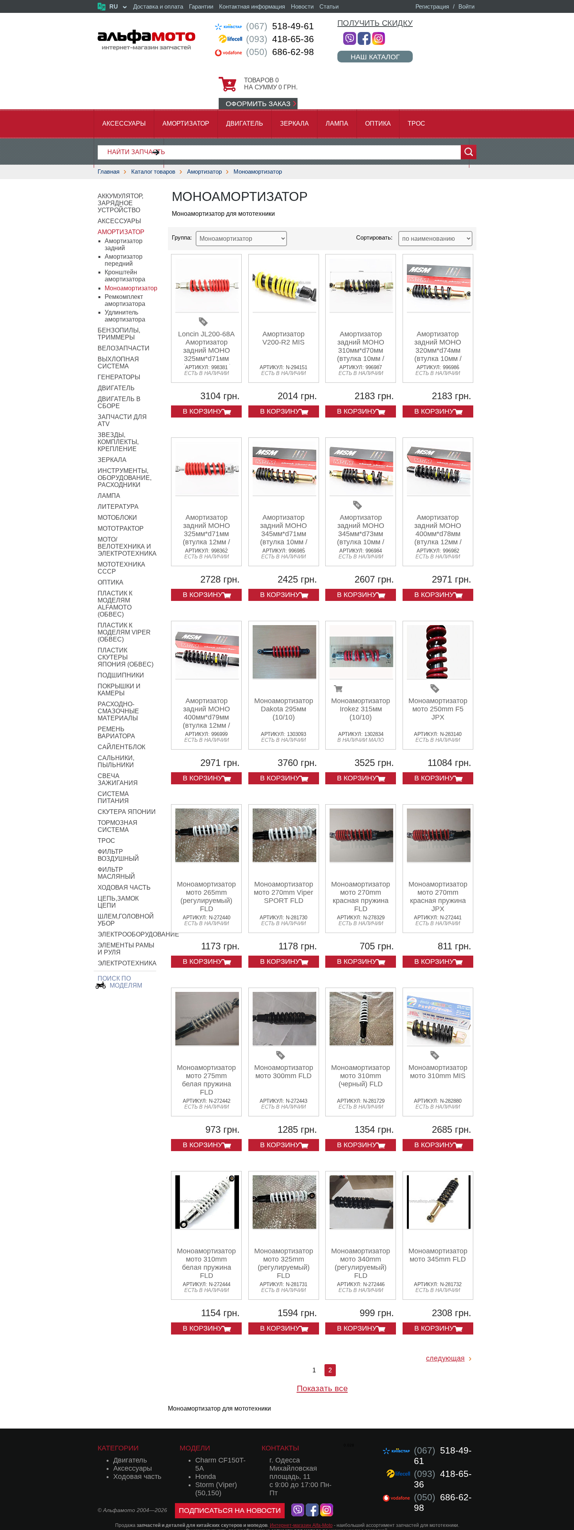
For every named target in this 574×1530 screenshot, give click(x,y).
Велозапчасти (124, 348)
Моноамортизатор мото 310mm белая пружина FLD (206, 1263)
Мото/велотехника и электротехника (127, 546)
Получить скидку (375, 23)
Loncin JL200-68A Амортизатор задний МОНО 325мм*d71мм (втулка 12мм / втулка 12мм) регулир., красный (206, 358)
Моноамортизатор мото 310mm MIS (437, 1072)
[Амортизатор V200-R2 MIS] (284, 310)
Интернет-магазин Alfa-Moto (301, 1525)
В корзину (202, 411)
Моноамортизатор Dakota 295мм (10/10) (283, 709)
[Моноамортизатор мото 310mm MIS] (439, 1044)
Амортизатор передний (124, 260)
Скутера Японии (127, 812)
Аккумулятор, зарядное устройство (120, 203)
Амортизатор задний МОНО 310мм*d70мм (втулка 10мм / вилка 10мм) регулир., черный (361, 354)
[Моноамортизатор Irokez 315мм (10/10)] (361, 677)
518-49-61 (280, 26)
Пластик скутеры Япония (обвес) (125, 657)
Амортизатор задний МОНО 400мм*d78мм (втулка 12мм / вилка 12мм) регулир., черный (438, 538)
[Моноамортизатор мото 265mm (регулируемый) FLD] (207, 860)
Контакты (280, 1448)
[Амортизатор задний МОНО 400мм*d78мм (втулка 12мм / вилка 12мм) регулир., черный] (439, 493)
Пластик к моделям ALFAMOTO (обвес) (115, 604)
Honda (205, 1476)
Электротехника (127, 963)
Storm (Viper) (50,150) (216, 1489)
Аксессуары (124, 123)
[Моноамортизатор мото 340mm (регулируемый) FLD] (361, 1227)
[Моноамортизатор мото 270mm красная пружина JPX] (439, 860)
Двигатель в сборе (119, 402)
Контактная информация (252, 6)
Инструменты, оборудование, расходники (125, 477)
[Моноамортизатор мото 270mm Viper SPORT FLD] (284, 860)
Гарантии (201, 6)
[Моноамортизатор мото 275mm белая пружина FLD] (207, 1044)
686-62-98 (280, 52)
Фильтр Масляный (116, 873)
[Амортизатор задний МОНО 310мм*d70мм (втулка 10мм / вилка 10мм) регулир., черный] (361, 310)
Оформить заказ (258, 104)
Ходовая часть (124, 887)
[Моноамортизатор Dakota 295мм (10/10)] (284, 677)
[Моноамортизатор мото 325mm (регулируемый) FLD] (284, 1227)
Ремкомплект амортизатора (125, 300)
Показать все (322, 1388)
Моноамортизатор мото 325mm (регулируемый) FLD (283, 1263)
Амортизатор (185, 123)
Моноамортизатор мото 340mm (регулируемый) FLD (360, 1263)
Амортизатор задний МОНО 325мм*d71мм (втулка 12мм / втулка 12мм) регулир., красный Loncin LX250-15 (206, 542)
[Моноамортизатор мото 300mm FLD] (284, 1044)
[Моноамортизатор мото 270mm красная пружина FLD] (361, 860)
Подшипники (121, 675)
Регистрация (432, 6)
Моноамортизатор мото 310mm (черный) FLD (360, 1076)
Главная (108, 171)
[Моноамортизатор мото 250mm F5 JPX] (439, 677)
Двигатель (244, 123)
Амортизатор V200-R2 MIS (283, 338)
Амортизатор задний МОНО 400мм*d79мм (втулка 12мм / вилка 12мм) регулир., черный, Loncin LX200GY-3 (206, 725)
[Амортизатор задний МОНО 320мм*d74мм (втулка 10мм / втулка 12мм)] (439, 310)
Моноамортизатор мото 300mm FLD (283, 1072)
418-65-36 (280, 39)
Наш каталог (375, 57)
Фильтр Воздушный (118, 855)
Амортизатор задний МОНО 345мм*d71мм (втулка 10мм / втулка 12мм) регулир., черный (283, 538)
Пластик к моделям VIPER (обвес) (124, 632)
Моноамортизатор (258, 171)
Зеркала (294, 123)
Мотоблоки (117, 517)
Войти (466, 6)
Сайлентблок (121, 747)
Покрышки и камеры (119, 690)
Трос (416, 123)
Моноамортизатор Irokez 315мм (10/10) (360, 709)
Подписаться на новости (230, 1510)
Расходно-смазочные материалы (118, 711)
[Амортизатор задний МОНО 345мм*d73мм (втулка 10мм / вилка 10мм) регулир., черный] (361, 493)
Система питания (113, 797)
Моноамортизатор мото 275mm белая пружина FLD (206, 1080)
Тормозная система (117, 826)
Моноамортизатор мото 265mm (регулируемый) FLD (206, 896)
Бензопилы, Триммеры (119, 334)
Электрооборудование (138, 934)
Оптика (378, 123)
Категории (118, 1448)
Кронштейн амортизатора (125, 276)
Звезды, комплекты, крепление (118, 442)
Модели (195, 1448)
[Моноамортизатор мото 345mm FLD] (439, 1227)
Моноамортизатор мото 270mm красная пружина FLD (360, 896)
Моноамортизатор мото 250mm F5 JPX (437, 709)
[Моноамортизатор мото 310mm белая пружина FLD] (207, 1227)
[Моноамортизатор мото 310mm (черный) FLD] (361, 1044)
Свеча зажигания (118, 779)
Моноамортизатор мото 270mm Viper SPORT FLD (283, 892)
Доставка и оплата (158, 6)
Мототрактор (121, 528)
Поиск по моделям (120, 982)
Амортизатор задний (124, 244)
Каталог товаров (153, 171)
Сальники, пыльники (116, 761)
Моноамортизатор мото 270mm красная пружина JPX (437, 896)
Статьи (329, 6)
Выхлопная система (118, 363)
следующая (445, 1358)
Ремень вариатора (116, 732)
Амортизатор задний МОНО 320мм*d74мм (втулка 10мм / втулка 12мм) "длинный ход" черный (438, 358)
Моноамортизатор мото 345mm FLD (437, 1255)
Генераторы (119, 377)
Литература (118, 506)
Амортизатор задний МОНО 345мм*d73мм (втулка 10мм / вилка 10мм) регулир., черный (361, 538)
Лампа (337, 123)
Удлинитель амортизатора (125, 316)
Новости (302, 6)
